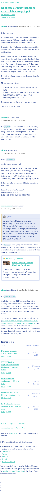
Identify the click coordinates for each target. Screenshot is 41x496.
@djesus (7, 127)
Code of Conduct (8, 462)
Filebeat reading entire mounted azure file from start (11, 406)
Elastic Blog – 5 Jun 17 (14, 258)
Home (3, 423)
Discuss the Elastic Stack (10, 2)
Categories (12, 423)
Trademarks (6, 451)
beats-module (5, 17)
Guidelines (22, 423)
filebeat (13, 17)
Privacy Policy (21, 428)
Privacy (5, 456)
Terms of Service (7, 428)
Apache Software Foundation (13, 471)
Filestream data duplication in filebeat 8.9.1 (10, 381)
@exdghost (11, 159)
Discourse (14, 433)
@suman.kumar (9, 297)
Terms (4, 454)
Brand (4, 459)
